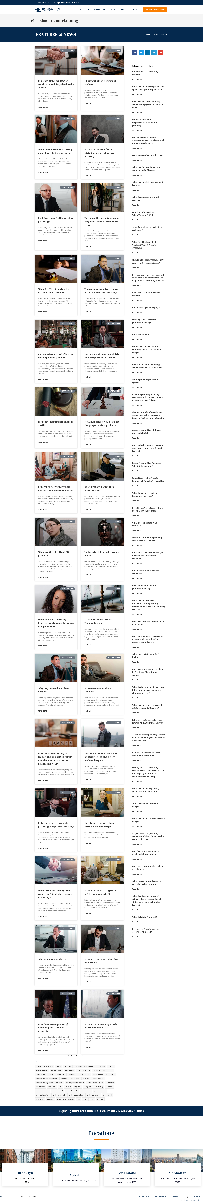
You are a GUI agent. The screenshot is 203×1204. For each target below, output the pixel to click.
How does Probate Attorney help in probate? (148, 623)
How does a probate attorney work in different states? (146, 853)
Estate (111, 1066)
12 (94, 1055)
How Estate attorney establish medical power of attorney (101, 356)
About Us (82, 9)
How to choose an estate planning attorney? (144, 587)
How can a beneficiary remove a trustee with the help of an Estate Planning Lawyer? (147, 639)
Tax (79, 1099)
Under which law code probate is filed (102, 553)
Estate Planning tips (95, 1083)
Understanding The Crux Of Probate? (100, 82)
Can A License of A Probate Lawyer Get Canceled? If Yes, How (148, 479)
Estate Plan (69, 1070)
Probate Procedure (76, 1095)
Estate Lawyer (56, 1070)
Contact (135, 9)
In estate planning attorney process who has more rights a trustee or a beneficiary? (147, 397)
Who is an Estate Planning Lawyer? (145, 73)
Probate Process (93, 1095)
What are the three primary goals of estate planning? (146, 790)
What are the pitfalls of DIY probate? (53, 553)
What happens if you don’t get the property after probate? (101, 423)
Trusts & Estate (52, 9)
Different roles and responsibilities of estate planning (144, 122)
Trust (85, 1099)
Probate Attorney (42, 1091)
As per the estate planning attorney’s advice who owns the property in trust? (148, 836)
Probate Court (58, 1091)
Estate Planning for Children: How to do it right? (146, 432)
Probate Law (86, 1091)
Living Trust (88, 1087)
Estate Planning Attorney (103, 1070)
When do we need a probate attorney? (145, 572)
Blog (123, 9)
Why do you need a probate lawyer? (53, 690)
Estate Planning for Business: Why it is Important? (146, 465)
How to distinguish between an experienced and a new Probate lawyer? (100, 757)
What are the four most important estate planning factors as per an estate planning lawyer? (148, 605)
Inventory (51, 1087)
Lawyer (68, 1087)
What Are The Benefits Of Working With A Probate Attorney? (144, 245)
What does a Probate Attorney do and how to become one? (55, 151)
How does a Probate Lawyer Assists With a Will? (145, 930)
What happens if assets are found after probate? (145, 495)
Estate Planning (84, 1070)
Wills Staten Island (28, 1196)
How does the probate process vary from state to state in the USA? (101, 221)
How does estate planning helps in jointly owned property (53, 1028)
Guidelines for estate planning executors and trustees (147, 539)
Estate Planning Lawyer (75, 1083)
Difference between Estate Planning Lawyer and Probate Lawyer (146, 349)
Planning (99, 1087)
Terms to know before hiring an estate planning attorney (101, 290)
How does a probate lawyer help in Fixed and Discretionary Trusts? (147, 672)
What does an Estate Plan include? (144, 524)
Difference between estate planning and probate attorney (56, 824)
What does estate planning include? (145, 656)
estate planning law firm (50, 11)
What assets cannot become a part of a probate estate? (146, 883)
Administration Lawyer (44, 1066)
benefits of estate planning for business (90, 1066)
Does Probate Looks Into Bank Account (99, 488)
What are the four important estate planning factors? (146, 169)
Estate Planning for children (46, 1079)
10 (88, 1055)
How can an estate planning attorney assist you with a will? (147, 366)
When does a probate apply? (146, 307)
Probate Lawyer (100, 1091)
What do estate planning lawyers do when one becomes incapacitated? (56, 623)
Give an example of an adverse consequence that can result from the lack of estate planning (148, 415)
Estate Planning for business (104, 1074)
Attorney (68, 1066)
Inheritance (40, 1087)
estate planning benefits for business (50, 1074)
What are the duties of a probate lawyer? (148, 184)
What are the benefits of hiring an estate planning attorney (99, 153)
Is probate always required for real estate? (147, 229)
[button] (134, 52)
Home (143, 34)
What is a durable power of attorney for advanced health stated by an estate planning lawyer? (147, 901)
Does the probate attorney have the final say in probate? (147, 509)
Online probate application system (145, 381)
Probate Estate (72, 1091)
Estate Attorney (42, 1070)
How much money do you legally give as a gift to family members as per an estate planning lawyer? (55, 759)
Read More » (43, 107)
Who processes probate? (52, 959)
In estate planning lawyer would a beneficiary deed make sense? (56, 84)
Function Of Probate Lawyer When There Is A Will (146, 214)
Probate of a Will (59, 1095)
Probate (110, 1087)
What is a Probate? (141, 334)
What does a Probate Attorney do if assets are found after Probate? (148, 555)
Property (50, 1099)
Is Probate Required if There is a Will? (55, 423)
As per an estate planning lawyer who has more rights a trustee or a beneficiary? (148, 737)
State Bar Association (65, 1099)
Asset (59, 1066)
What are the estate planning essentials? (101, 960)
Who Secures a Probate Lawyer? (97, 690)
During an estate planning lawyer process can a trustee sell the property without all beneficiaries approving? (148, 772)
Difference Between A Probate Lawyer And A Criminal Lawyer (147, 721)
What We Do (99, 9)
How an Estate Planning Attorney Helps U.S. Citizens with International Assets (148, 140)
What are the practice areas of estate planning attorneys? (147, 707)
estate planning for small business (49, 1083)
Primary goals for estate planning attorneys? (144, 321)
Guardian (110, 1083)
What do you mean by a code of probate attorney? (100, 1026)
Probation (40, 1099)
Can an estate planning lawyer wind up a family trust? (55, 356)
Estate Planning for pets (70, 1079)
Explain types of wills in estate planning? (55, 219)
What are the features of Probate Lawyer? (98, 621)
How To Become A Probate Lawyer (145, 805)
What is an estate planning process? (145, 199)
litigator (77, 1087)
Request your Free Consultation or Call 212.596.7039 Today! (101, 1110)
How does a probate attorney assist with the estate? (146, 754)
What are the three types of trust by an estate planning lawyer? (148, 88)
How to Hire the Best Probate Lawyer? (146, 294)
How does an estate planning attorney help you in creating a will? (147, 104)
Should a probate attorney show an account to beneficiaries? (148, 261)
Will (92, 1099)
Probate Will (107, 1095)
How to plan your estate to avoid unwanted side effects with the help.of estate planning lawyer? (148, 277)
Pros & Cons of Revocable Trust (147, 155)
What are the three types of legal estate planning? (100, 892)
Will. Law (100, 1099)
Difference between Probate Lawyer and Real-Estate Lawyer (56, 488)
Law (60, 1087)
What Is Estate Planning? (144, 917)
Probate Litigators (42, 1095)
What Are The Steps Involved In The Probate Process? (54, 290)
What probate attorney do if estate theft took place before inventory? (55, 894)
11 (91, 1055)
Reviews (113, 9)
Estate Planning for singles (93, 1079)
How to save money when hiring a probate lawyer (99, 824)
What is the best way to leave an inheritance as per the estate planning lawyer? (148, 690)
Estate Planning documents (78, 1074)
